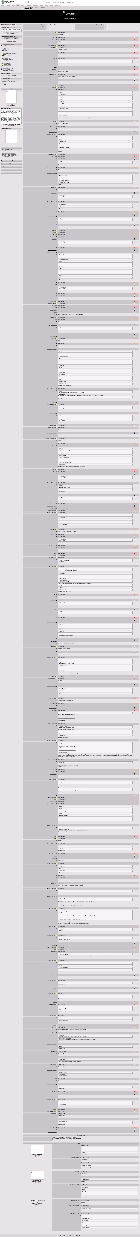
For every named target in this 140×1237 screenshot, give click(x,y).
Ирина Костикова (52, 698)
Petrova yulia (53, 646)
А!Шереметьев (53, 236)
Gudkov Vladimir (52, 547)
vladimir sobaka (53, 651)
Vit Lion (54, 942)
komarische (53, 638)
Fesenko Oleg (53, 317)
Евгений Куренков (11, 144)
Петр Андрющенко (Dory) (51, 471)
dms (55, 312)
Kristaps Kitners (53, 703)
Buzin (55, 683)
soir (55, 1078)
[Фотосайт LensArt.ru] (18, 3)
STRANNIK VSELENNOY (37, 1181)
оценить (61, 20)
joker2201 (54, 69)
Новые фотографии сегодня (7, 149)
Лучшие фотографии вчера (7, 151)
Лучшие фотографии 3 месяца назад (9, 155)
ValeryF (54, 307)
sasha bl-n (54, 239)
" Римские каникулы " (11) (8, 64)
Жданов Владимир (52, 510)
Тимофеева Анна (52, 473)
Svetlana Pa (53, 600)
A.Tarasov (54, 875)
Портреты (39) (6, 56)
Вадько (54, 1109)
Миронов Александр (52, 797)
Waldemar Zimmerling (51, 158)
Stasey (54, 619)
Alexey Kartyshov (11, 125)
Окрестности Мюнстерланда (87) (10, 53)
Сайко (54, 234)
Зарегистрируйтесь (56, 1139)
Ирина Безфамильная (51, 1111)
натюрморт (12, 157)
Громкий (54, 769)
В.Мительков (53, 534)
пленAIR (54, 58)
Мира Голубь (53, 1093)
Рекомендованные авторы (8, 68)
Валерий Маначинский (51, 404)
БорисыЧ (54, 156)
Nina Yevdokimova (52, 557)
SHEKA (54, 1129)
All (55, 617)
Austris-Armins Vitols (52, 1091)
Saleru (54, 494)
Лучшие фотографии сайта (7, 156)
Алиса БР (54, 87)
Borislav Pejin (53, 676)
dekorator (54, 402)
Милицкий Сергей (52, 284)
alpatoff (54, 121)
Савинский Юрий (52, 132)
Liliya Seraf (54, 858)
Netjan (54, 333)
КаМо (55, 67)
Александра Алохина (51, 947)
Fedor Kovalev (53, 126)
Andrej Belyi (53, 47)
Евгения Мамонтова (52, 678)
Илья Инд (54, 1027)
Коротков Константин (51, 301)
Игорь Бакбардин (52, 211)
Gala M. (54, 224)
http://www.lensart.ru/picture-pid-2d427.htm (66, 718)
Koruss (54, 37)
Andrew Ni (54, 230)
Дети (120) (5, 50)
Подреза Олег (53, 877)
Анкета (4, 48)
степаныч (54, 555)
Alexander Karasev (52, 303)
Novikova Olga (53, 774)
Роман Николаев (52, 508)
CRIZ (55, 836)
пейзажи (8, 157)
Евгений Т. (54, 305)
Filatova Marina (53, 1064)
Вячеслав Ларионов (52, 250)
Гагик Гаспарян (53, 336)
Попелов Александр (52, 427)
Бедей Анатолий (52, 545)
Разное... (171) (6, 54)
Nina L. (54, 293)
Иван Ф (54, 1025)
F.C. (55, 85)
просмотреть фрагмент (71, 712)
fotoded (54, 282)
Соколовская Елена (52, 79)
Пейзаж (48, 26)
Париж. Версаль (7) (7, 63)
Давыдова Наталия (52, 325)
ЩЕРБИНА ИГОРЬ (52, 1132)
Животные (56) (6, 51)
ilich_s (54, 232)
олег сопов (37, 1155)
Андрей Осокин (53, 425)
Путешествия (42, 7)
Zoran (55, 949)
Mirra (55, 594)
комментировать (68, 20)
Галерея (36, 7)
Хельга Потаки (53, 529)
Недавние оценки (6, 69)
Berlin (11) (5, 60)
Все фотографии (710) (7, 65)
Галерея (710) (5, 49)
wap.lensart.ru (57, 2)
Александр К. (53, 319)
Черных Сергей (53, 413)
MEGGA (54, 1002)
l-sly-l (55, 799)
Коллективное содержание (8, 70)
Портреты (4, 157)
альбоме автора (11, 27)
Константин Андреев (51, 167)
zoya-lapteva (53, 187)
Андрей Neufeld (53, 39)
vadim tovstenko (52, 779)
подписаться (76, 20)
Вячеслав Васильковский (50, 438)
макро (16, 157)
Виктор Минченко (52, 74)
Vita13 (54, 771)
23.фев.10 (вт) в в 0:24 (51, 24)
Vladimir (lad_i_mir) (52, 926)
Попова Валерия (52, 295)
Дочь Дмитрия (53, 641)
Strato (55, 553)
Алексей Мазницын (52, 216)
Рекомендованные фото (8, 66)
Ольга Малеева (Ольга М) (50, 247)
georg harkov (76, 1171)
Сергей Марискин (52, 974)
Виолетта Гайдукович (29, 7)
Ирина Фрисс (53, 1127)
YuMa (55, 52)
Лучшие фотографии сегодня (8, 150)
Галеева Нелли (53, 801)
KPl (55, 795)
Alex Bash (54, 469)
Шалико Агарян (53, 1113)
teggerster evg (53, 443)
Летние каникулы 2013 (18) (8, 61)
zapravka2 (54, 710)
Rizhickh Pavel (53, 213)
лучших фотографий (7, 88)
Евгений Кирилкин (52, 1004)
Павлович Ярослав (52, 154)
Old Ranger (53, 1051)
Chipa (55, 32)
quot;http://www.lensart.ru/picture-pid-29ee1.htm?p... (85, 901)
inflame (54, 536)
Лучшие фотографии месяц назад (9, 154)
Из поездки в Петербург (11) (9, 59)
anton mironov (53, 343)
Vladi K (54, 838)
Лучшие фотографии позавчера (8, 153)
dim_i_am (54, 945)
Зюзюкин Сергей (52, 708)
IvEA (55, 705)
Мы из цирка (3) (6, 58)
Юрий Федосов (53, 503)
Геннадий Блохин (52, 338)
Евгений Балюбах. (52, 45)
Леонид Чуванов (52, 853)
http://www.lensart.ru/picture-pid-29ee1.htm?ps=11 (68, 920)
